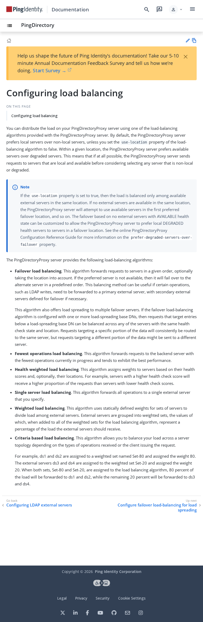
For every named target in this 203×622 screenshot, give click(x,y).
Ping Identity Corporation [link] (118, 571)
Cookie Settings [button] (132, 598)
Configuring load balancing (34, 115)
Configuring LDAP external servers (39, 505)
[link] (24, 9)
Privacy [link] (81, 598)
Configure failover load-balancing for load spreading (157, 508)
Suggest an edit (187, 40)
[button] (176, 9)
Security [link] (102, 598)
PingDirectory (37, 25)
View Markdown (194, 40)
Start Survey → (49, 70)
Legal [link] (62, 598)
